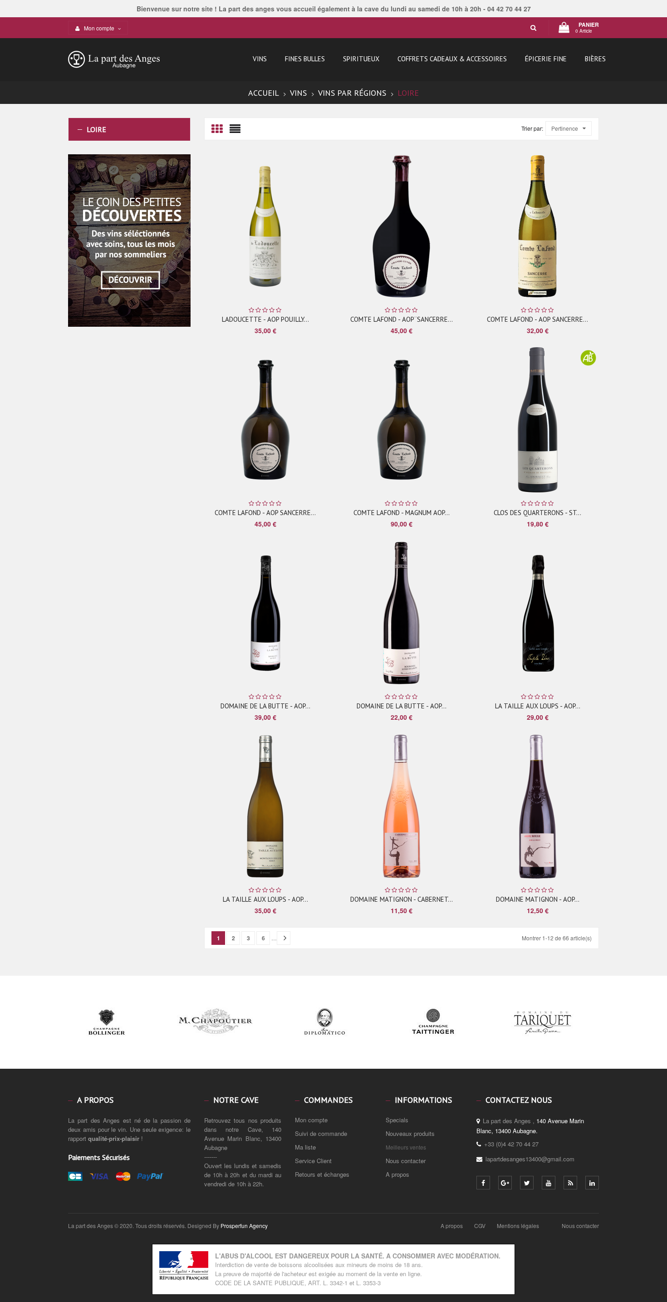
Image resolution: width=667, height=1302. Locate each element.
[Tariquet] (542, 1038)
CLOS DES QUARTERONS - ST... (537, 512)
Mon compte (311, 1119)
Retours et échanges (322, 1174)
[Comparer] (301, 227)
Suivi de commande (321, 1133)
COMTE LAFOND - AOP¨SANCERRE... (401, 319)
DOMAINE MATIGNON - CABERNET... (401, 899)
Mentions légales (518, 1225)
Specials (397, 1119)
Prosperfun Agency (244, 1225)
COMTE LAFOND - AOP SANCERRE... (537, 319)
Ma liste (305, 1147)
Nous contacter (406, 1160)
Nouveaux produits (410, 1133)
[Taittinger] (433, 1038)
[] (283, 938)
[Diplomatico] (324, 1038)
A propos (397, 1174)
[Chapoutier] (215, 1038)
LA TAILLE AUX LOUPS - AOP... (537, 706)
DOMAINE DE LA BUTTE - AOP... (265, 706)
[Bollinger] (106, 1038)
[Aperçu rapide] (287, 226)
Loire (96, 129)
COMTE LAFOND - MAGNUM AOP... (401, 512)
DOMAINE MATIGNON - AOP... (537, 899)
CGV (480, 1225)
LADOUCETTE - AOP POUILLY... (265, 319)
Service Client (313, 1160)
